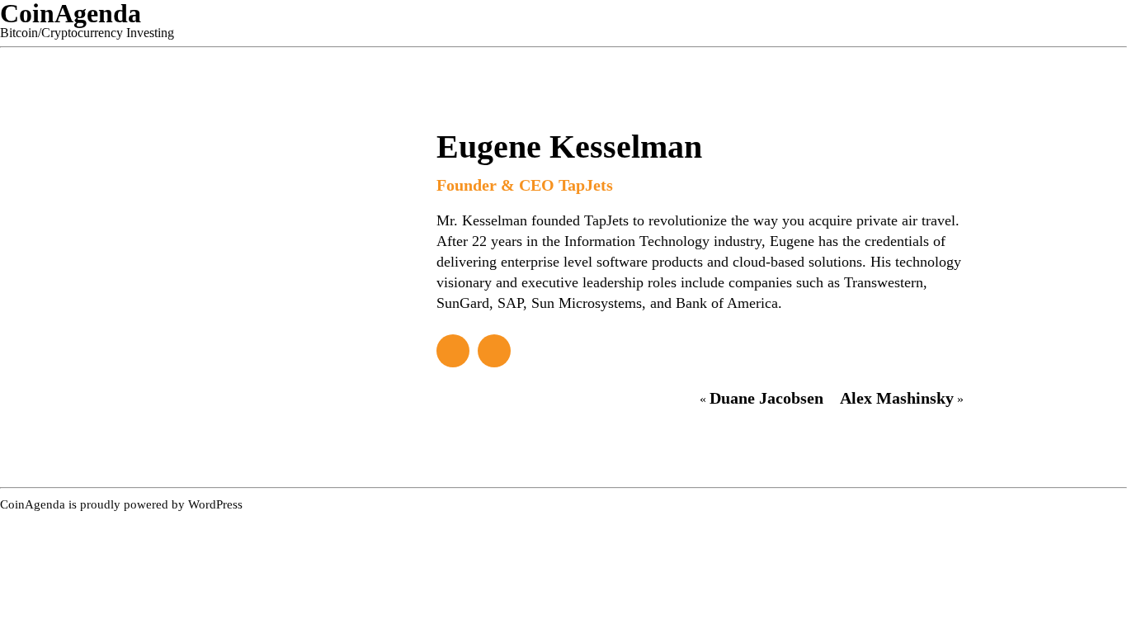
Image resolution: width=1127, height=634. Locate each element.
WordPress (215, 504)
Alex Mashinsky (897, 398)
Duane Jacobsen (766, 398)
